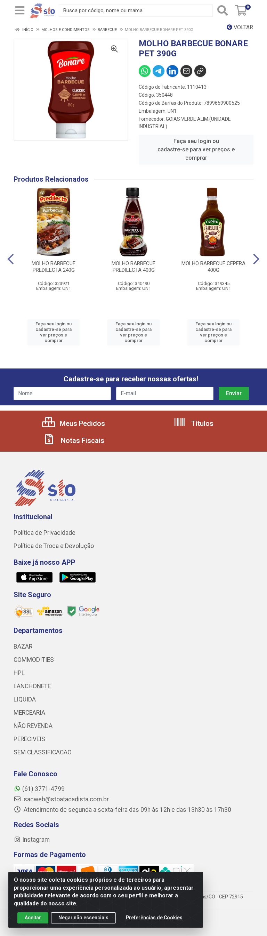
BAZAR (23, 646)
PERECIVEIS (29, 739)
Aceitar (33, 917)
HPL (19, 672)
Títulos (201, 423)
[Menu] (20, 10)
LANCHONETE (32, 686)
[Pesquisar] (222, 10)
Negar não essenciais (83, 917)
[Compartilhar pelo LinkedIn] (172, 71)
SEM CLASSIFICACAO (43, 752)
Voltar (242, 27)
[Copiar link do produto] (200, 71)
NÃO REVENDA (33, 725)
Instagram (36, 839)
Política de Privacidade (44, 532)
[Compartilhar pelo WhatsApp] (145, 71)
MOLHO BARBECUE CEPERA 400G (213, 266)
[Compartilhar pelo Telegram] (158, 71)
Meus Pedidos (81, 423)
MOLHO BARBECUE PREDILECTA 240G (53, 266)
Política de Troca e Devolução (54, 545)
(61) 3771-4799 (43, 788)
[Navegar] (11, 259)
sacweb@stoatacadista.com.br (65, 799)
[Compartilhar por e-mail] (186, 71)
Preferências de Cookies (154, 917)
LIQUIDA (25, 699)
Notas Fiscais (81, 440)
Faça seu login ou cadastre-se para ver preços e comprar (196, 149)
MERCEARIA (29, 712)
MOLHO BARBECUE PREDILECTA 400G (133, 266)
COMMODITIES (34, 659)
